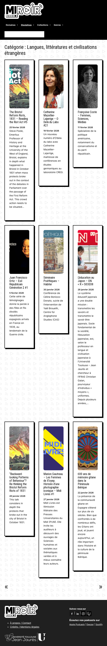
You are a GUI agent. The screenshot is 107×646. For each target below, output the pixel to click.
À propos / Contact (20, 623)
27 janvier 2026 (51, 499)
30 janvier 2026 (51, 289)
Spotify (99, 624)
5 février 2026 (16, 293)
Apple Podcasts (77, 624)
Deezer (90, 624)
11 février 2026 (85, 127)
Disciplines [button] (26, 25)
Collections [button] (42, 25)
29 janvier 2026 (86, 289)
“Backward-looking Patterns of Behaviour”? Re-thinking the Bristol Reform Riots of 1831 (19, 482)
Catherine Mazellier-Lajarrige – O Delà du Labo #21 (51, 118)
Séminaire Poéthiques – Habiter (51, 281)
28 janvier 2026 (17, 496)
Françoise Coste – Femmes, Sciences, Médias (87, 117)
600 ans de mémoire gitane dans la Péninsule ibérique (87, 480)
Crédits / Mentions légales (24, 626)
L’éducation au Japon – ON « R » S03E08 (86, 281)
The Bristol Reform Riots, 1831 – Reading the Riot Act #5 (18, 117)
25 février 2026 (17, 127)
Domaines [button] (10, 25)
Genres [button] (57, 25)
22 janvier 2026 (86, 492)
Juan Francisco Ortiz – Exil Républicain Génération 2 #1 (18, 282)
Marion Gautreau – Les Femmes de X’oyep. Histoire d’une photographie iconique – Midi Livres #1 (53, 484)
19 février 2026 (51, 130)
